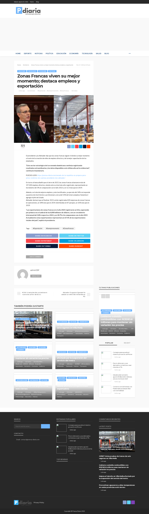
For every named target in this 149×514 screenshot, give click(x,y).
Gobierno (20, 349)
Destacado (32, 71)
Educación (61, 53)
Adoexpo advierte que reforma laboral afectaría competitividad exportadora (72, 386)
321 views (74, 91)
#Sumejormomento (52, 91)
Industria (82, 377)
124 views (70, 331)
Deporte (28, 53)
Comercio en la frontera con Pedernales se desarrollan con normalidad (122, 388)
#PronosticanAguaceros (23, 394)
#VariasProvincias (36, 394)
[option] (117, 314)
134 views (70, 392)
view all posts (36, 276)
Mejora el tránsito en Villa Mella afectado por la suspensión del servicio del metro (72, 358)
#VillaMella (60, 366)
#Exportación (41, 91)
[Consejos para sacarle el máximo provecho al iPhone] (106, 355)
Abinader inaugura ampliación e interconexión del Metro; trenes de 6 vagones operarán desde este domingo (32, 326)
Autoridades (62, 321)
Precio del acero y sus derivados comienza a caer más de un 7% (122, 365)
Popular (109, 343)
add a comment (35, 257)
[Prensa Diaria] (28, 11)
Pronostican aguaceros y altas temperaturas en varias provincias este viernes (32, 386)
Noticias (38, 53)
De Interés (22, 71)
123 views (28, 361)
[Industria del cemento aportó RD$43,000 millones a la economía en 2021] (106, 378)
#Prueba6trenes (68, 333)
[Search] (133, 53)
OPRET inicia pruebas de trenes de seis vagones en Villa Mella (74, 326)
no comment (31, 91)
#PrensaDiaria (85, 364)
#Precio (31, 364)
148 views (70, 364)
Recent (126, 343)
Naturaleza (34, 380)
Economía (74, 53)
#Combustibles (38, 361)
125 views (28, 333)
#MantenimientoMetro (82, 331)
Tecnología (87, 53)
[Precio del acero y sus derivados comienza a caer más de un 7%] (106, 366)
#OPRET (59, 333)
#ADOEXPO (78, 392)
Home (32, 2)
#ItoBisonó (19, 364)
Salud (98, 53)
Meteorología (22, 380)
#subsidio (38, 364)
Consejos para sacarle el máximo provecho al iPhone (122, 353)
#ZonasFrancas (64, 91)
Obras (34, 319)
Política (49, 53)
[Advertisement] (74, 34)
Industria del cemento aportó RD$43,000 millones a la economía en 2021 (122, 377)
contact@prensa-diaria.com (30, 439)
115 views (28, 392)
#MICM (25, 364)
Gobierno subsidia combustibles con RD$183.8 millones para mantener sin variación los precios (32, 356)
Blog (37, 2)
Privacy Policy (39, 502)
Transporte (84, 321)
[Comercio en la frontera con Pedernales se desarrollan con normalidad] (106, 389)
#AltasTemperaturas (40, 392)
